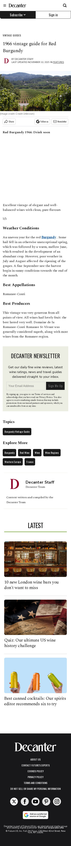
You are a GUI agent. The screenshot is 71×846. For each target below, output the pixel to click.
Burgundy (49, 237)
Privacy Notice (46, 397)
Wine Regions (52, 452)
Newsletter (62, 121)
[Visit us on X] (14, 801)
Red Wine (24, 452)
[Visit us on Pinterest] (46, 801)
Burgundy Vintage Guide (17, 431)
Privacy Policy (36, 777)
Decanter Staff (24, 59)
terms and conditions (35, 783)
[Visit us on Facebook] (25, 801)
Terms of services (43, 394)
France (29, 462)
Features (58, 62)
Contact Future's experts (35, 765)
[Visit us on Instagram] (57, 801)
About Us (35, 759)
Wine (37, 452)
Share (11, 121)
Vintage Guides (12, 35)
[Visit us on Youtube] (35, 801)
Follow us (44, 121)
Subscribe (16, 14)
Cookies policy (35, 771)
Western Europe (13, 462)
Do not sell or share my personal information (35, 789)
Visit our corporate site (51, 827)
